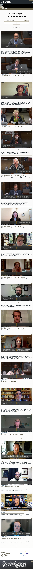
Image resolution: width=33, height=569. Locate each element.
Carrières (2, 557)
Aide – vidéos (3, 552)
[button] (1, 3)
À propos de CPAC (4, 548)
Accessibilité (3, 556)
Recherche (26, 20)
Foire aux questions (4, 555)
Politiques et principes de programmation (5, 554)
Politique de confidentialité (5, 558)
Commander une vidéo (5, 550)
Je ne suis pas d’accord (10, 566)
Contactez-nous (3, 551)
